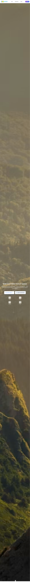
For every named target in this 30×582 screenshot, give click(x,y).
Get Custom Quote (8, 292)
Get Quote (27, 1)
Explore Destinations (21, 292)
